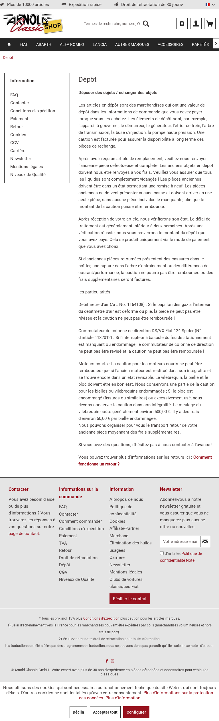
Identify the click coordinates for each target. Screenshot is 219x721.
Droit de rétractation (78, 557)
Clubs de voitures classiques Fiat (126, 583)
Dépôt (64, 564)
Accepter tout (105, 712)
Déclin (78, 712)
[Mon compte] (196, 23)
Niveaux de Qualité (28, 174)
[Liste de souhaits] (182, 23)
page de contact (24, 533)
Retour (16, 126)
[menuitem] (116, 23)
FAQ (14, 94)
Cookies (18, 134)
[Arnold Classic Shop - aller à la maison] (33, 23)
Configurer (136, 712)
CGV (14, 142)
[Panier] (210, 23)
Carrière (17, 150)
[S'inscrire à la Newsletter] (205, 541)
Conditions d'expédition (32, 110)
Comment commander (80, 521)
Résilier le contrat (130, 598)
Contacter (19, 102)
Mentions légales (26, 166)
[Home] (9, 44)
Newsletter (20, 158)
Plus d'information (123, 697)
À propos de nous (126, 499)
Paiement (19, 118)
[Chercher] (146, 23)
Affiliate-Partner (124, 528)
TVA (63, 543)
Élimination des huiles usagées (131, 546)
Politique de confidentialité (123, 510)
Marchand (119, 535)
